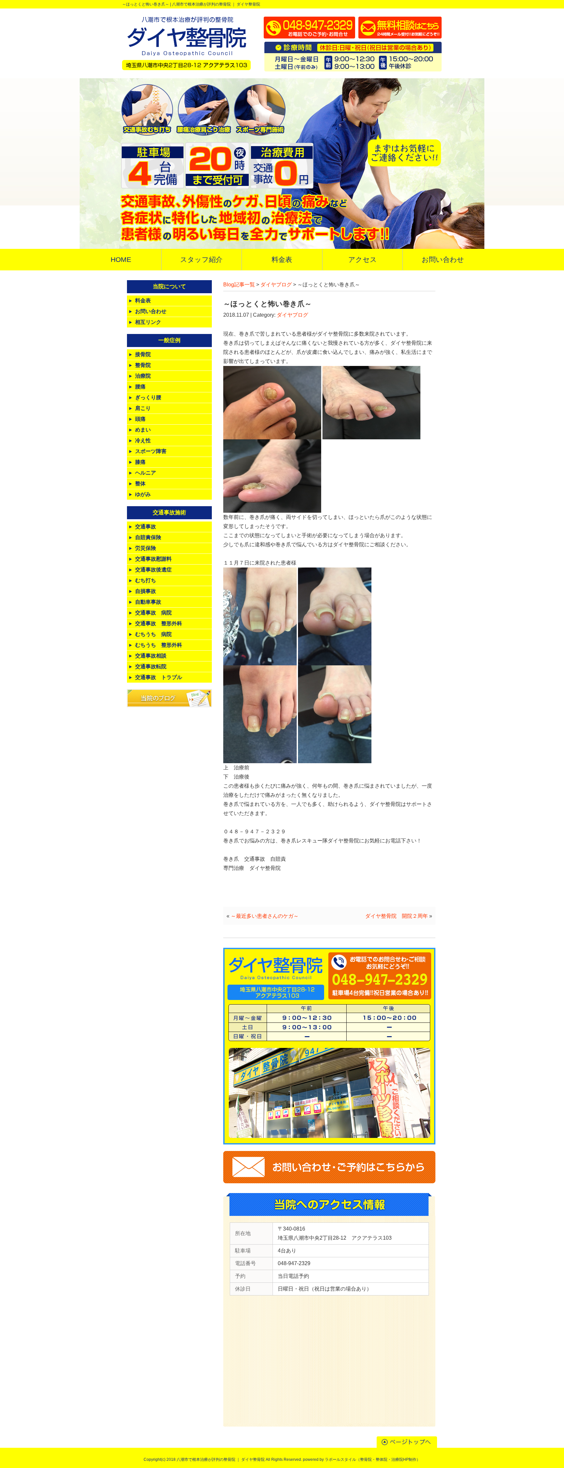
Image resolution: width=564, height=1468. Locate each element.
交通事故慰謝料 (153, 559)
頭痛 (140, 419)
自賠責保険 (148, 537)
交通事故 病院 (153, 612)
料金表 (143, 300)
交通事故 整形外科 (158, 623)
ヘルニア (145, 473)
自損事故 (145, 591)
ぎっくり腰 (148, 397)
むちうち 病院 (153, 634)
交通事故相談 (150, 655)
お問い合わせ (150, 311)
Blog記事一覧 (239, 284)
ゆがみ (143, 494)
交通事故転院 (150, 666)
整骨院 (143, 365)
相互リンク (148, 322)
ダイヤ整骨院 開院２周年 (396, 916)
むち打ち (145, 580)
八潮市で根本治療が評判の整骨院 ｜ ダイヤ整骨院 (216, 4)
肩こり (143, 408)
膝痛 (140, 462)
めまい (143, 429)
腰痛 (140, 386)
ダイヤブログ (276, 284)
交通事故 (145, 526)
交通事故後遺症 (153, 569)
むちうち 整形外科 (158, 645)
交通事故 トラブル (158, 677)
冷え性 (143, 440)
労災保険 (145, 548)
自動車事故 (148, 602)
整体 (140, 483)
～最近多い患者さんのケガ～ (265, 916)
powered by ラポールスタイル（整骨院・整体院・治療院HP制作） (361, 1459)
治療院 (143, 376)
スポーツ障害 (150, 451)
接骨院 (143, 354)
